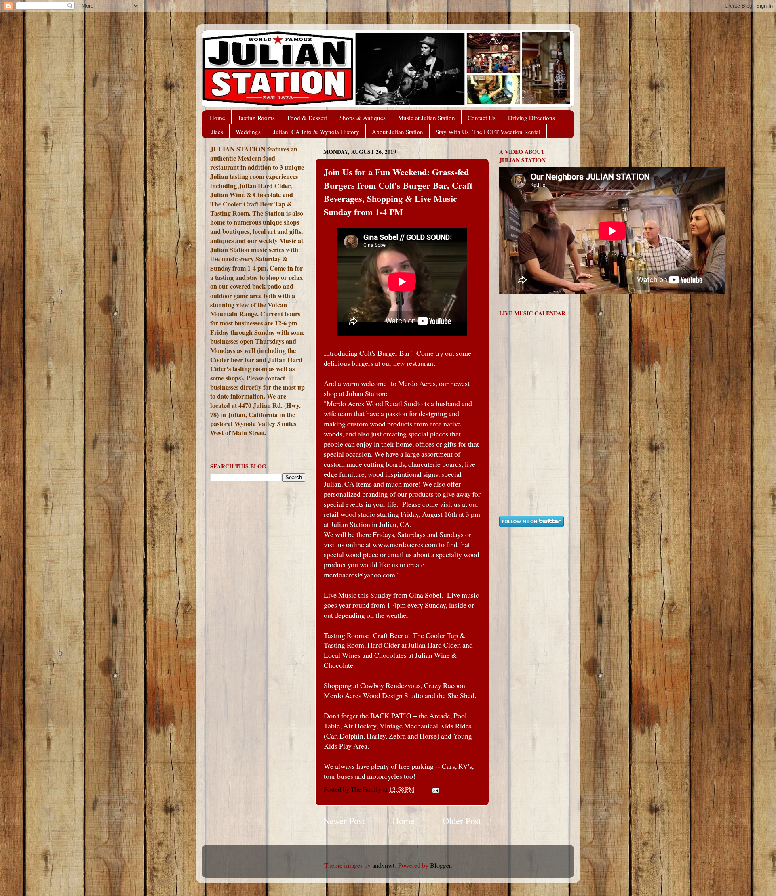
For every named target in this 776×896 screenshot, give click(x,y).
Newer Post (344, 820)
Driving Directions (531, 117)
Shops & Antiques (363, 117)
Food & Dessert (307, 117)
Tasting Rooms (256, 117)
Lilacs (215, 132)
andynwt (383, 865)
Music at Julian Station (426, 117)
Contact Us (482, 117)
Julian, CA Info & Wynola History (316, 132)
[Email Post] (435, 789)
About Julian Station (397, 132)
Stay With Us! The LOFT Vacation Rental (488, 132)
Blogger (440, 865)
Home (217, 117)
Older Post (462, 820)
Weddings (248, 132)
